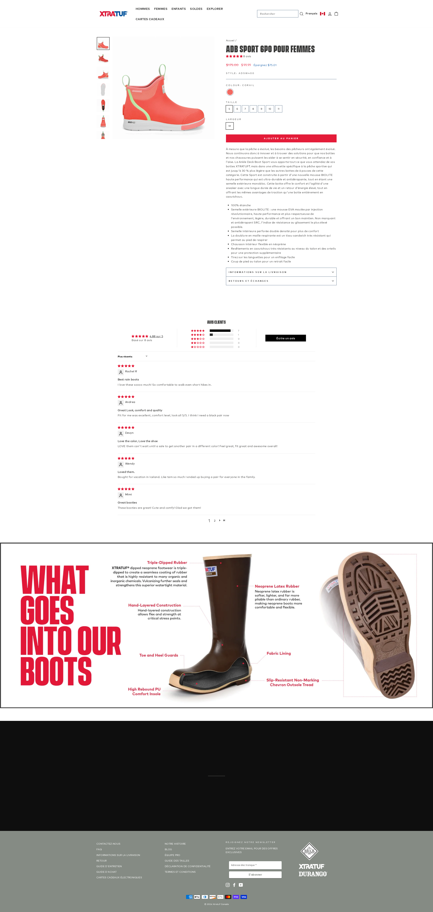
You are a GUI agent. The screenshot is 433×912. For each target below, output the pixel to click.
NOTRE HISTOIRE (175, 843)
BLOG (168, 849)
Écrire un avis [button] (285, 338)
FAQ (99, 849)
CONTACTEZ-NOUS (108, 843)
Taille (231, 102)
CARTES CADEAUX (150, 19)
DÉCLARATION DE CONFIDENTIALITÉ (188, 866)
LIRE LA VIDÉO (218, 791)
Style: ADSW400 (240, 73)
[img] (126, 366)
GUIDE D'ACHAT (106, 871)
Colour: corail (240, 85)
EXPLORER (215, 8)
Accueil (230, 40)
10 (270, 108)
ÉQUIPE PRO (172, 854)
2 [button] (214, 520)
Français (311, 13)
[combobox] (277, 13)
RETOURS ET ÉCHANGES (249, 280)
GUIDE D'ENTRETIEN (109, 866)
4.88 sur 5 (156, 336)
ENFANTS (179, 8)
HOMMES (143, 8)
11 (279, 108)
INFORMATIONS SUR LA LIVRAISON (258, 272)
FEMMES (161, 8)
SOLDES (196, 8)
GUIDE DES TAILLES (177, 860)
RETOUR (101, 860)
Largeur (234, 119)
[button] (234, 56)
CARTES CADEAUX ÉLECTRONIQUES (119, 877)
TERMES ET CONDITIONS (180, 871)
